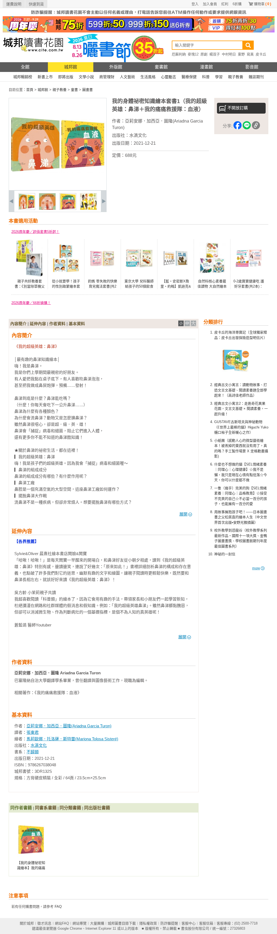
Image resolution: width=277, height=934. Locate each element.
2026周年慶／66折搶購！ (31, 303)
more (256, 568)
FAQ (58, 907)
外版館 (115, 67)
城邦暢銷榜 (22, 77)
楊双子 (214, 54)
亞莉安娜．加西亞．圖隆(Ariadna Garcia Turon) (69, 726)
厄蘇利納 (179, 54)
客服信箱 (206, 923)
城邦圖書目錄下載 (122, 923)
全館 (25, 67)
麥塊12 (193, 54)
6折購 (237, 4)
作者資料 (57, 323)
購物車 (262, 4)
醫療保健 (189, 77)
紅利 (224, 4)
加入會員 (210, 4)
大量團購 (97, 923)
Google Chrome (70, 928)
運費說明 (13, 4)
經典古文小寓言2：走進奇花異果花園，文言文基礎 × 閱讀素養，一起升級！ (241, 408)
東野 (241, 54)
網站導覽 (79, 923)
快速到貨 (36, 4)
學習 (219, 77)
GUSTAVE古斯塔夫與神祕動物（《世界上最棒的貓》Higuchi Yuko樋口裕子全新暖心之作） (241, 427)
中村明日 (229, 54)
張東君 (33, 732)
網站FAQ (62, 923)
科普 (206, 77)
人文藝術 (127, 77)
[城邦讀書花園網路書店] (33, 61)
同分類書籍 (70, 808)
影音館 (251, 67)
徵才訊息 (44, 923)
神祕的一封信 (224, 554)
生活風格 (148, 77)
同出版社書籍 (97, 808)
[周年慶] (139, 31)
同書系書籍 (46, 808)
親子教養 (235, 77)
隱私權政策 (148, 923)
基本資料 (77, 323)
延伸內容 (38, 323)
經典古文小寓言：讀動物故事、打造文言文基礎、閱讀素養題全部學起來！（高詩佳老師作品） (240, 390)
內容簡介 (18, 323)
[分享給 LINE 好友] (247, 126)
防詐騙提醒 (169, 923)
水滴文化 (138, 135)
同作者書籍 (21, 808)
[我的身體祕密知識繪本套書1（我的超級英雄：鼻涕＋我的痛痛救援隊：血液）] (27, 209)
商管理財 (106, 77)
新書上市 (45, 77)
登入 (195, 4)
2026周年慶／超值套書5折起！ (35, 232)
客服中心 (189, 923)
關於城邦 (27, 923)
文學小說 (86, 77)
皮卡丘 (261, 54)
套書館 (161, 67)
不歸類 (33, 752)
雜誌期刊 (256, 77)
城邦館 (70, 67)
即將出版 (65, 77)
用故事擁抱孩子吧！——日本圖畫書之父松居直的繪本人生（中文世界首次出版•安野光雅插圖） (240, 517)
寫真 (250, 54)
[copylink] (256, 126)
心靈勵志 (168, 77)
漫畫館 (206, 67)
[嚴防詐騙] (139, 15)
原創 (203, 54)
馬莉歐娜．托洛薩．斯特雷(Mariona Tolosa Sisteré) (72, 739)
